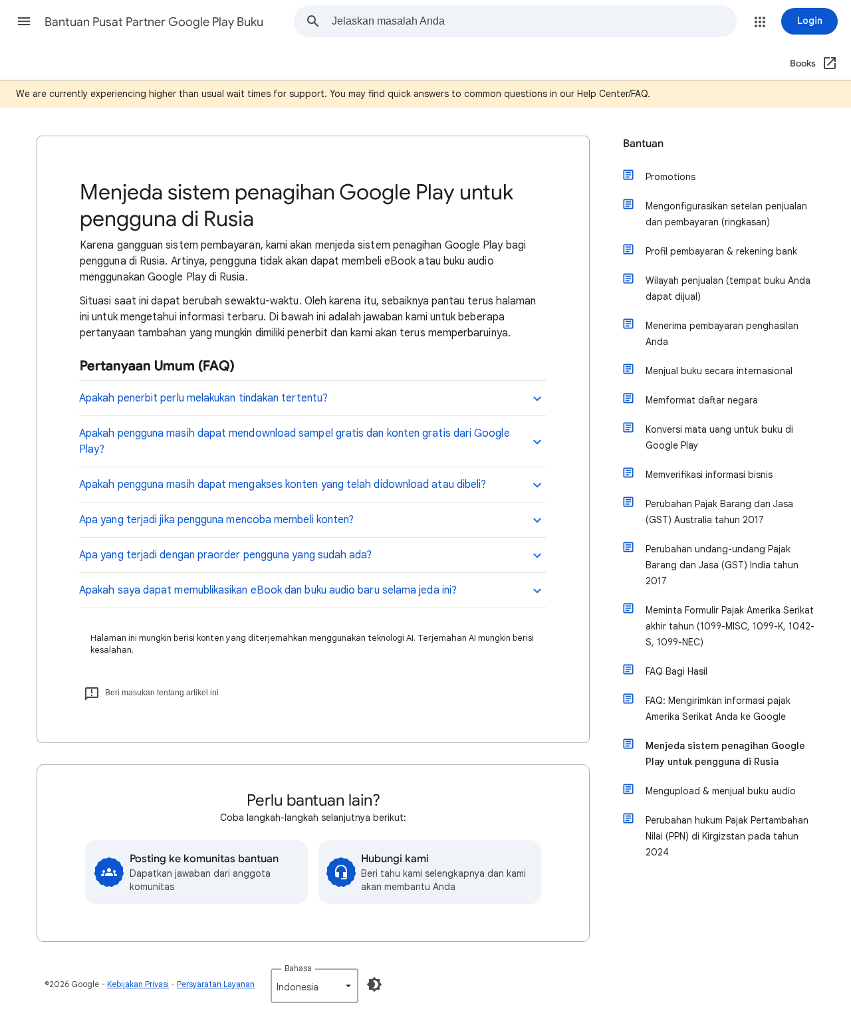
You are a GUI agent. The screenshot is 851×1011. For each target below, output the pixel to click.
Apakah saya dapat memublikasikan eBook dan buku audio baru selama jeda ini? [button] (268, 590)
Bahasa (298, 968)
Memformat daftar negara (702, 400)
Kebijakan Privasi (138, 984)
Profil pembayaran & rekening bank (721, 251)
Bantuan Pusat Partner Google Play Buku (154, 22)
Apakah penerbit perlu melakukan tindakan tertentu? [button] (203, 398)
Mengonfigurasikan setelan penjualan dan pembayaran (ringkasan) (726, 214)
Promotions (670, 177)
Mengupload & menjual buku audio (721, 791)
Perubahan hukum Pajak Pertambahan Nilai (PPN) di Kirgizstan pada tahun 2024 (727, 836)
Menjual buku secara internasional (719, 371)
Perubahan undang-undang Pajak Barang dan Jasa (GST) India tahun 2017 (722, 565)
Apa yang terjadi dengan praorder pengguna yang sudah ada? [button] (225, 555)
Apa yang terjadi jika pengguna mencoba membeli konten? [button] (216, 519)
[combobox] (534, 21)
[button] (24, 21)
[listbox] (314, 985)
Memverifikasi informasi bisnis (709, 475)
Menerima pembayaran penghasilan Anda (722, 334)
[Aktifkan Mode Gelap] (374, 984)
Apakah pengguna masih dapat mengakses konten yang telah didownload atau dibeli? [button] (282, 484)
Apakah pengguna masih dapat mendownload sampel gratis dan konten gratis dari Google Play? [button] (294, 441)
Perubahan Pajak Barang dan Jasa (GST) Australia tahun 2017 (719, 512)
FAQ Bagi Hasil (676, 671)
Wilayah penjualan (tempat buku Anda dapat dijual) (728, 288)
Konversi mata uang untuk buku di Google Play (719, 437)
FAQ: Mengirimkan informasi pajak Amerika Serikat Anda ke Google (718, 709)
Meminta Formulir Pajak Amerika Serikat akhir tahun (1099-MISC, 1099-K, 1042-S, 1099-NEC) (730, 626)
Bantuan (643, 143)
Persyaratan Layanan (216, 984)
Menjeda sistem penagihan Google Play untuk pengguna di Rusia (725, 754)
